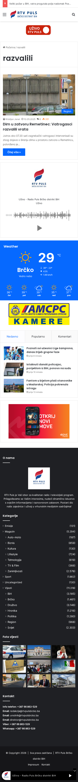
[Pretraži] (73, 16)
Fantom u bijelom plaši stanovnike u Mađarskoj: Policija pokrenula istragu (49, 384)
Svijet (11, 627)
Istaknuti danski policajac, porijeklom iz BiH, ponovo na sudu (48, 366)
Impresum (33, 764)
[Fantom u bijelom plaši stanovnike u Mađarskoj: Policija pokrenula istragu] (14, 385)
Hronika (12, 610)
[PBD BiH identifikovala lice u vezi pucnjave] (63, 680)
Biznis (11, 542)
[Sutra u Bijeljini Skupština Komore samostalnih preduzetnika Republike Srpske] (14, 666)
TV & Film (13, 565)
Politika (12, 616)
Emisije (9, 525)
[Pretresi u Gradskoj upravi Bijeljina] (39, 651)
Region (12, 621)
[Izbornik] (4, 16)
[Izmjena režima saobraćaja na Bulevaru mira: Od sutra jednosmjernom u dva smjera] (14, 680)
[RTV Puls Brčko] (23, 14)
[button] (39, 228)
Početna (10, 47)
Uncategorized (13, 582)
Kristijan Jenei (13, 119)
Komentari (64, 336)
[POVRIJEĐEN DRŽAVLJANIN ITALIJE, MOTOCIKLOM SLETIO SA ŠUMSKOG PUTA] (14, 651)
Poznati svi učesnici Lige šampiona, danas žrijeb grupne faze (49, 350)
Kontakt (46, 764)
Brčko (11, 599)
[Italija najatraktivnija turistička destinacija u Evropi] (63, 666)
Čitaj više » (14, 152)
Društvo (12, 605)
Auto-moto (14, 537)
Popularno (38, 336)
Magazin (10, 531)
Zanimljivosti (15, 571)
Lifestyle (13, 554)
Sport (8, 576)
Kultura (12, 548)
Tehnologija (14, 559)
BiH (10, 593)
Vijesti (8, 587)
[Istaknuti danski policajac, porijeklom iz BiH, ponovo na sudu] (14, 369)
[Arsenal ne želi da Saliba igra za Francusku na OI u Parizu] (63, 651)
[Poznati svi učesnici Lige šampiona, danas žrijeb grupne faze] (14, 353)
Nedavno (12, 336)
